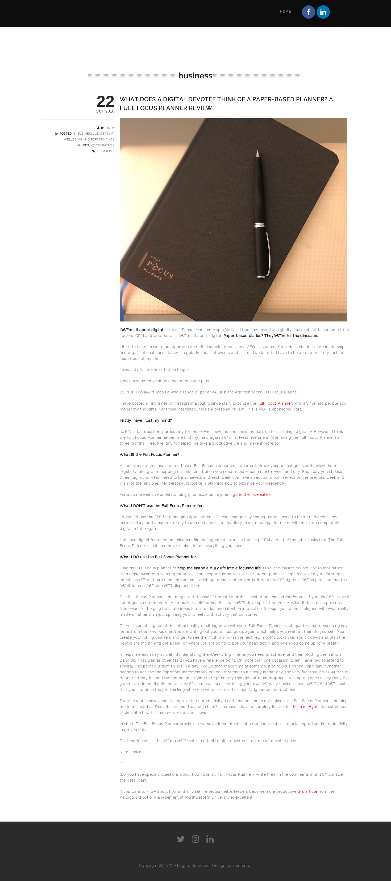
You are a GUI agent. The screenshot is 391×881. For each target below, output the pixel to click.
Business (85, 133)
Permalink (106, 151)
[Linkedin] (323, 12)
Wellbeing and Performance (89, 139)
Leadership (104, 133)
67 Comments (103, 145)
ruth (110, 128)
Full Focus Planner (274, 403)
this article (307, 791)
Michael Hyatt (306, 707)
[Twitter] (181, 839)
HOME (285, 11)
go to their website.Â (253, 494)
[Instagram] (195, 839)
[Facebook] (308, 12)
